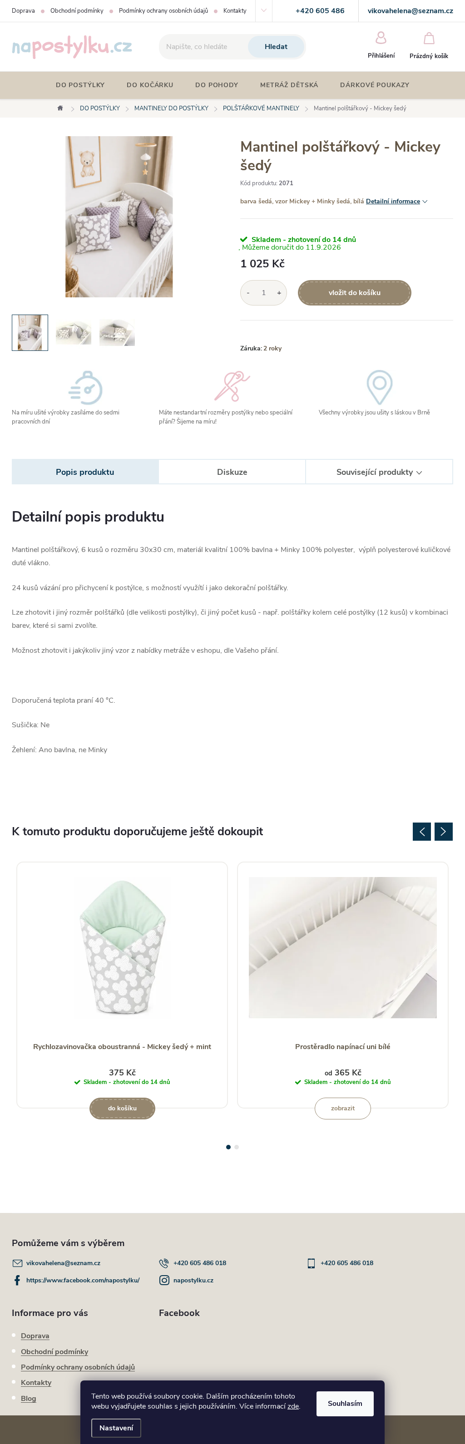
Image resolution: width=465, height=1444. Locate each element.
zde (293, 1406)
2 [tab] (236, 1147)
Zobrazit (343, 1108)
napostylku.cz (193, 1280)
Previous (422, 832)
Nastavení (116, 1428)
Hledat (276, 47)
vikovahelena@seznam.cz (63, 1263)
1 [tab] (228, 1147)
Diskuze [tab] (232, 472)
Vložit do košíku (355, 293)
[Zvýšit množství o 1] (279, 293)
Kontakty (235, 11)
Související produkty (374, 472)
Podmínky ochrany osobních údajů (163, 11)
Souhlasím (345, 1404)
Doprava (23, 11)
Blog (28, 1399)
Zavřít (291, 333)
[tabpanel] (122, 985)
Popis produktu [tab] (85, 472)
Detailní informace (393, 201)
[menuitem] (80, 85)
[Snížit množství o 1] (248, 293)
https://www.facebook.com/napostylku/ (82, 1280)
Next (444, 832)
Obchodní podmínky (77, 11)
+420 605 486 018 (199, 1263)
